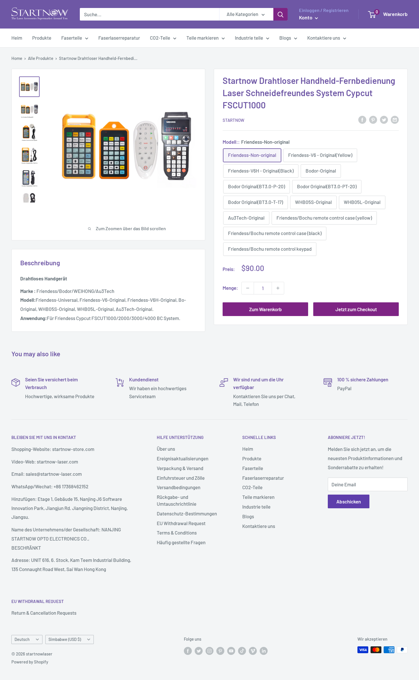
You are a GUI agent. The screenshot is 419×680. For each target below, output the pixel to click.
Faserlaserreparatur (119, 38)
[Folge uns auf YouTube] (231, 650)
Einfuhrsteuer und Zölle (181, 478)
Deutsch (22, 639)
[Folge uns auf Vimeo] (253, 650)
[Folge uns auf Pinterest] (220, 650)
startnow (233, 120)
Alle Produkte (40, 58)
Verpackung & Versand (180, 468)
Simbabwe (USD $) (64, 639)
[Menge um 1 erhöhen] (278, 288)
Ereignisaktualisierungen (182, 458)
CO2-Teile (160, 38)
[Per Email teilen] (395, 119)
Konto (306, 17)
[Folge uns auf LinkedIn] (264, 650)
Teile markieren (202, 38)
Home (16, 58)
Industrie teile (249, 38)
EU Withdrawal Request (181, 523)
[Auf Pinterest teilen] (373, 119)
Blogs (285, 38)
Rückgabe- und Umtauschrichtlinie (176, 500)
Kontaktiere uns (323, 38)
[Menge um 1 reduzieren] (248, 288)
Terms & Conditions (177, 532)
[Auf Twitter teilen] (384, 119)
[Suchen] (280, 14)
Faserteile (71, 38)
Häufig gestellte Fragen (181, 542)
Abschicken (348, 501)
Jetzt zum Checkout (356, 309)
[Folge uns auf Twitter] (199, 650)
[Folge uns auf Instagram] (209, 650)
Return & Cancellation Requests (43, 613)
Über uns (166, 449)
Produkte (41, 38)
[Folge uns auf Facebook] (188, 650)
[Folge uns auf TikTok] (242, 650)
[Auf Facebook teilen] (362, 119)
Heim (16, 38)
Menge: (230, 288)
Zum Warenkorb (265, 309)
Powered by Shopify (29, 661)
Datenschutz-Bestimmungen (187, 513)
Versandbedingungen (178, 487)
